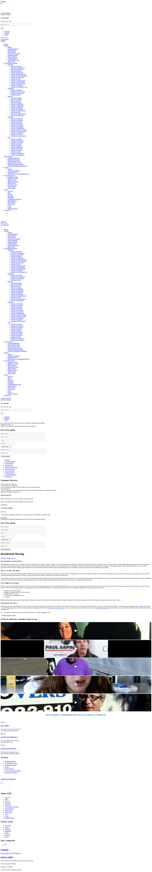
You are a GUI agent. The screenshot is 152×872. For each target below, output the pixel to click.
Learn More (4, 505)
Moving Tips (11, 61)
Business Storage (12, 172)
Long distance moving (11, 763)
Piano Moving (12, 52)
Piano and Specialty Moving (13, 770)
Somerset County (12, 185)
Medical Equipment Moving (15, 164)
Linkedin (6, 33)
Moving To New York (17, 77)
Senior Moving (12, 50)
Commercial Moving (13, 158)
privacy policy (7, 857)
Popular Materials (13, 55)
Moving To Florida (16, 121)
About (6, 189)
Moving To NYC (16, 79)
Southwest (11, 88)
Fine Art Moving (12, 57)
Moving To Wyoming (17, 153)
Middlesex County (13, 178)
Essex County (11, 188)
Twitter (6, 34)
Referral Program (12, 208)
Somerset (7, 835)
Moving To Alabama (17, 118)
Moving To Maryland (17, 72)
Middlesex (8, 829)
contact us (44, 612)
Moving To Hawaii (16, 144)
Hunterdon (8, 825)
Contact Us (7, 210)
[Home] (3, 1)
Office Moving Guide (14, 159)
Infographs (11, 197)
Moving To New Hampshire (19, 76)
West (9, 137)
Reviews (10, 194)
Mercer (7, 827)
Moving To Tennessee (17, 132)
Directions (10, 196)
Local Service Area (9, 175)
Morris (7, 833)
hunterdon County (13, 177)
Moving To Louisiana (17, 126)
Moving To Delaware (17, 69)
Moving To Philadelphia (18, 82)
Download (4, 517)
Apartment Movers (13, 49)
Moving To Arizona (16, 90)
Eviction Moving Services (15, 163)
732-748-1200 (5, 39)
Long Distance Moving (10, 63)
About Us (10, 191)
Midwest (10, 96)
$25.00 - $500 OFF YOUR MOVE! (11, 853)
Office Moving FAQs (14, 161)
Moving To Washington (17, 155)
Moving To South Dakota (18, 113)
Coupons (5, 849)
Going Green (11, 204)
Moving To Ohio (16, 112)
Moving (6, 45)
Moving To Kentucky (17, 125)
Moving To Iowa (16, 101)
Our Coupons (5, 725)
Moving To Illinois (16, 98)
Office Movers (8, 156)
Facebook (7, 31)
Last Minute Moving (13, 60)
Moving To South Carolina (18, 131)
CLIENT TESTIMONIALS (9, 737)
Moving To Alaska (16, 139)
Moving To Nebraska (17, 109)
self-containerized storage (102, 608)
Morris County (12, 183)
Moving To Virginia (16, 134)
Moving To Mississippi (17, 128)
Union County (12, 186)
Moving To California (17, 140)
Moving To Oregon (16, 150)
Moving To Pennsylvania (18, 80)
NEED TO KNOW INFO (8, 748)
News (9, 205)
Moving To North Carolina (18, 129)
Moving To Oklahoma (17, 93)
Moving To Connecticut (18, 68)
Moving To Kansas (16, 102)
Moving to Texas (16, 95)
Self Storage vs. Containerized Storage (18, 174)
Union (6, 837)
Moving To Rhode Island (18, 83)
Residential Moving (10, 761)
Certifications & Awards (14, 199)
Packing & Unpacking (14, 53)
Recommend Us (12, 200)
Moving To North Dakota (18, 110)
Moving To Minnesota (17, 106)
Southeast (10, 117)
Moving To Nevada (16, 148)
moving (10, 47)
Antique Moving (12, 58)
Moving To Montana (17, 147)
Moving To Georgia (16, 123)
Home (6, 44)
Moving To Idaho (16, 145)
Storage (6, 167)
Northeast (10, 64)
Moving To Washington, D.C (19, 87)
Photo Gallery (11, 202)
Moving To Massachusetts (18, 74)
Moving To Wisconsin (17, 115)
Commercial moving (10, 765)
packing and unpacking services (56, 608)
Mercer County (12, 180)
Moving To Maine (16, 71)
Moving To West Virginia (18, 136)
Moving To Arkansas (17, 120)
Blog (9, 193)
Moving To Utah (16, 151)
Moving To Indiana (16, 99)
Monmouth (8, 831)
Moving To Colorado (17, 142)
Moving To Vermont (17, 85)
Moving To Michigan (17, 104)
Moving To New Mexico (18, 91)
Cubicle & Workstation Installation (17, 166)
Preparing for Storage (14, 170)
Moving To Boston (16, 66)
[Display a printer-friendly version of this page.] (8, 558)
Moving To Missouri (17, 107)
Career (9, 207)
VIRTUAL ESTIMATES (8, 779)
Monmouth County (13, 182)
